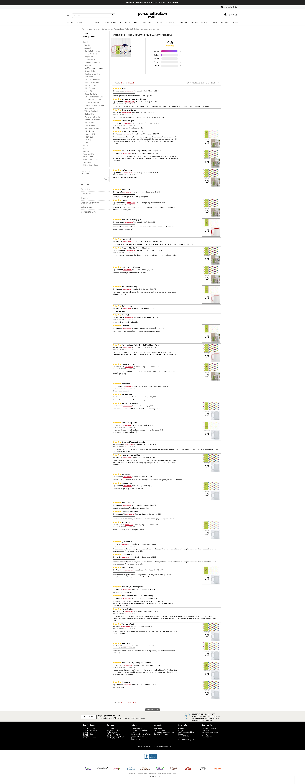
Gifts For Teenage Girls (93, 97)
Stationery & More (92, 62)
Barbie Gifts (89, 114)
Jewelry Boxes (90, 108)
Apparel (87, 48)
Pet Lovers (89, 123)
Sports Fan (87, 162)
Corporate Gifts (89, 212)
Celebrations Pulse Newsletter (209, 729)
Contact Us (111, 728)
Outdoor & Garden (92, 74)
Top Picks (88, 45)
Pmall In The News (161, 734)
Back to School (110, 22)
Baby (97, 22)
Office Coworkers (90, 165)
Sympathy (170, 22)
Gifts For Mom (90, 85)
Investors (181, 738)
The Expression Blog (210, 738)
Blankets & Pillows (92, 51)
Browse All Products (92, 128)
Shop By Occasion (90, 728)
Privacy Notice (139, 718)
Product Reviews (89, 738)
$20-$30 (89, 137)
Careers (181, 734)
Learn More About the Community (206, 719)
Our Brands (182, 730)
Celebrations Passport (115, 736)
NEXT (131, 82)
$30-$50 (89, 140)
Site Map (86, 736)
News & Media (183, 736)
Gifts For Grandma (92, 80)
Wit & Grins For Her (92, 117)
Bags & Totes (89, 57)
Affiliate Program (113, 734)
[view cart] (236, 14)
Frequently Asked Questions (137, 737)
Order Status (112, 732)
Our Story (158, 728)
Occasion (86, 189)
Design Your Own (220, 22)
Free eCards (207, 736)
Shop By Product (89, 732)
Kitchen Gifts (89, 60)
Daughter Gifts (90, 94)
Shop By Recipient (90, 730)
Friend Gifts (88, 157)
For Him (80, 22)
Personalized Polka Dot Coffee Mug (131, 35)
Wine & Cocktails (91, 111)
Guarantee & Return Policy (140, 734)
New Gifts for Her (91, 82)
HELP (158, 776)
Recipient (89, 36)
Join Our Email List (114, 730)
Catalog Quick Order (115, 738)
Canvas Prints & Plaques (94, 105)
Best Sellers (125, 22)
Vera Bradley (89, 125)
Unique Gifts (89, 71)
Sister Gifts (88, 91)
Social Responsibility (186, 732)
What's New (87, 207)
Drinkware (88, 77)
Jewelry (87, 65)
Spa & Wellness (90, 54)
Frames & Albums (91, 103)
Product (85, 198)
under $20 (90, 134)
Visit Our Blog (159, 730)
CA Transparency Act (186, 740)
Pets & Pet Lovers (91, 159)
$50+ (88, 143)
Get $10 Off (88, 717)
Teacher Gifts (88, 154)
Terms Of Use (135, 740)
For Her (70, 22)
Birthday (158, 22)
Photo (136, 22)
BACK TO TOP (152, 710)
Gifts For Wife (90, 88)
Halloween (183, 22)
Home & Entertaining (200, 22)
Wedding (147, 22)
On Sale (235, 22)
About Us (181, 728)
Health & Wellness (92, 120)
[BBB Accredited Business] (150, 759)
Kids (89, 22)
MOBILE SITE (150, 776)
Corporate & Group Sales (164, 732)
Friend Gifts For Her (92, 100)
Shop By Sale (88, 734)
